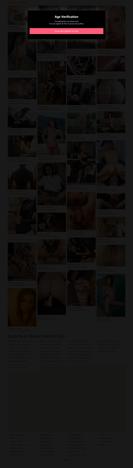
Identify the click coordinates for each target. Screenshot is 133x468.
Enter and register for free (66, 31)
